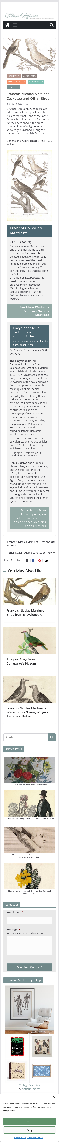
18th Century (13, 76)
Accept (29, 1121)
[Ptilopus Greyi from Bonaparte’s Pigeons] (29, 640)
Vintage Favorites (29, 1085)
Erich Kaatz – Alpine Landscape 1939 (30, 552)
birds (11, 103)
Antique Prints (29, 76)
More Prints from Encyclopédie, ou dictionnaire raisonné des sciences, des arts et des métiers (30, 518)
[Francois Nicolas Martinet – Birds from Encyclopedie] (29, 591)
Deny (29, 1130)
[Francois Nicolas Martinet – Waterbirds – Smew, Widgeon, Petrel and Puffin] (29, 689)
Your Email (15, 912)
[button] (54, 1097)
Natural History (36, 81)
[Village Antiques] (29, 16)
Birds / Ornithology (16, 81)
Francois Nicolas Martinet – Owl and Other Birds (31, 543)
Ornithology (13, 87)
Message (13, 929)
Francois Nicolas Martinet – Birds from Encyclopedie (26, 612)
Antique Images (31, 1089)
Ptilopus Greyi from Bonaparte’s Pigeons (22, 661)
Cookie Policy (20, 1137)
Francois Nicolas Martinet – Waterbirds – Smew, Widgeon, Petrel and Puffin (28, 712)
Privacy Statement (35, 1137)
